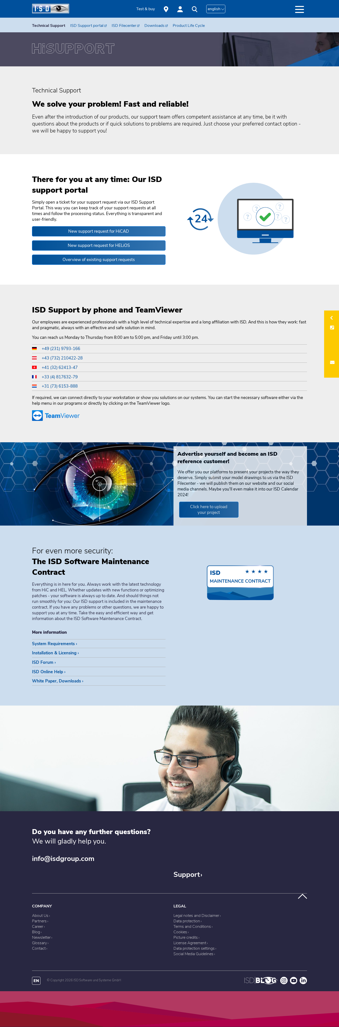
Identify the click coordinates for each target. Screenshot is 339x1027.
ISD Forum (42, 662)
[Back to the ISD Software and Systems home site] (50, 12)
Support (186, 874)
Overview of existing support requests (99, 260)
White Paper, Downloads (56, 681)
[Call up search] (194, 9)
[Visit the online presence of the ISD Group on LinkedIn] (303, 983)
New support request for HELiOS (99, 245)
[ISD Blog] (261, 983)
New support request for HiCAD (98, 231)
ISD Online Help (47, 672)
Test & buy (145, 9)
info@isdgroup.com (63, 858)
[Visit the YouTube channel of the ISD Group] (293, 983)
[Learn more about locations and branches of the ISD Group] (166, 9)
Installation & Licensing (54, 653)
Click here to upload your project (208, 509)
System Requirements (53, 644)
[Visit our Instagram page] (284, 983)
